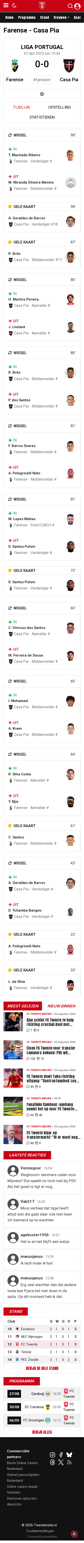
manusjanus (32, 1256)
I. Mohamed (18, 701)
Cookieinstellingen (40, 1531)
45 (32, 1086)
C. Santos (16, 837)
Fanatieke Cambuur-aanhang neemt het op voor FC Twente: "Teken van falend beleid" (51, 1106)
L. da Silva (16, 982)
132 (32, 1058)
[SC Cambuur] (48, 1407)
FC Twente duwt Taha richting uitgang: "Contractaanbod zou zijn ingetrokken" (51, 1078)
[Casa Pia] (69, 66)
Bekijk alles (42, 1432)
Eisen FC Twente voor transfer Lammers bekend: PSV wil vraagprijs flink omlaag (51, 1050)
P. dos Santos (19, 400)
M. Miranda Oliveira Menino (31, 182)
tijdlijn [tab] (21, 107)
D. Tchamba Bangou (25, 910)
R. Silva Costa (19, 774)
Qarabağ (37, 1394)
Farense (14, 79)
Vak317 (28, 1201)
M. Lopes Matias (21, 519)
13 (42, 1058)
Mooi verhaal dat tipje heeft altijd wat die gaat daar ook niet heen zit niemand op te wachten (39, 1214)
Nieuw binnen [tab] (61, 1006)
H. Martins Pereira (23, 299)
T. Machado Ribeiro (24, 155)
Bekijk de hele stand (42, 1368)
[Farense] (15, 66)
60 (32, 1143)
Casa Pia (69, 79)
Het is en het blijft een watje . (46, 1241)
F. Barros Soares (21, 446)
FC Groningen (33, 1420)
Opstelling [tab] (59, 107)
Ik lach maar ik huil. (37, 1263)
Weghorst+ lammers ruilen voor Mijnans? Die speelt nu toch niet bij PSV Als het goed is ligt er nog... (41, 1180)
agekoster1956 (35, 1234)
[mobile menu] (6, 6)
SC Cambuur (34, 1407)
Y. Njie (13, 801)
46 (40, 1115)
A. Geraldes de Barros (26, 218)
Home (9, 17)
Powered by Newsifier (42, 1536)
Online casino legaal (22, 1487)
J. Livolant (16, 327)
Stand (44, 17)
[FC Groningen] (48, 1420)
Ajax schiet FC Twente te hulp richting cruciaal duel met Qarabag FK (50, 1022)
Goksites (14, 1492)
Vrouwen (60, 17)
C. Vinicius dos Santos (26, 628)
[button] (70, 7)
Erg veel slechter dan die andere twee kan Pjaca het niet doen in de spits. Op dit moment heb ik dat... (41, 1290)
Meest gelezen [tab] (22, 1006)
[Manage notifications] (74, 1534)
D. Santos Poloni (21, 546)
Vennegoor (31, 1168)
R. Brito (14, 254)
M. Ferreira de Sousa (25, 655)
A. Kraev (15, 728)
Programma (26, 17)
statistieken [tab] (42, 117)
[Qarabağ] (48, 1394)
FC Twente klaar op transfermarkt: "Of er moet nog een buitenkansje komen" (52, 1135)
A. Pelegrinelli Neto (24, 473)
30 (32, 1115)
